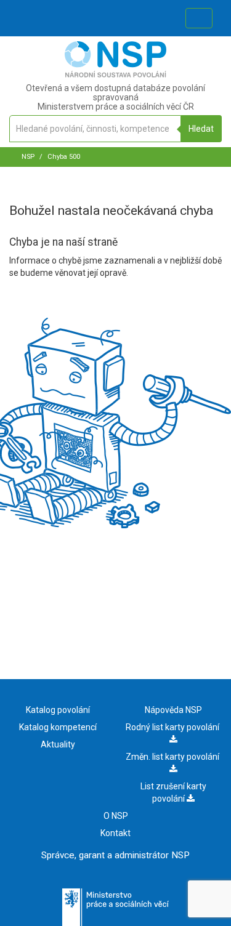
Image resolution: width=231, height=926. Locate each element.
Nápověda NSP (173, 710)
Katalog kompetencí (58, 727)
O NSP (115, 816)
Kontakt (115, 833)
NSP (28, 157)
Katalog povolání (58, 710)
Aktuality (58, 744)
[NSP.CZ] (115, 74)
